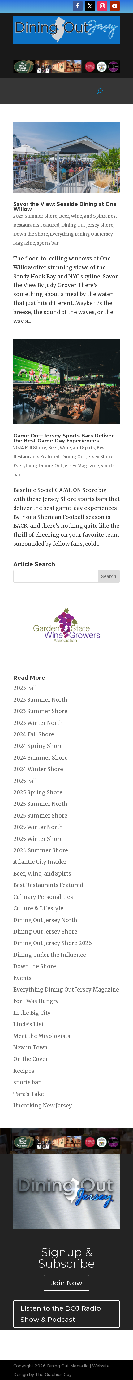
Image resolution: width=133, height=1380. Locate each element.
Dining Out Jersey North (45, 920)
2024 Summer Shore (40, 757)
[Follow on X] (90, 6)
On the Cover (30, 1059)
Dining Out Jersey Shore (87, 225)
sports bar (48, 243)
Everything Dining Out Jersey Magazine (56, 465)
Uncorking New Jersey (42, 1105)
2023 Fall (25, 688)
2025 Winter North (38, 827)
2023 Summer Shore (40, 711)
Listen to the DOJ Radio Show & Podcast (60, 1313)
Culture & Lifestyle (38, 908)
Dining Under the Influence (49, 955)
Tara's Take (28, 1094)
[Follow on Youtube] (115, 6)
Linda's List (28, 1024)
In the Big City (32, 1012)
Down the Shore (30, 234)
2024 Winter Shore (38, 769)
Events (22, 978)
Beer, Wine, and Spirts (82, 216)
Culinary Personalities (43, 897)
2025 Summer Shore (35, 216)
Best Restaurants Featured (48, 885)
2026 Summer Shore (40, 850)
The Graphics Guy (53, 1374)
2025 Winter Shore (38, 839)
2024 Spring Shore (38, 746)
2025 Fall (25, 781)
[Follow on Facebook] (78, 6)
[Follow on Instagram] (102, 6)
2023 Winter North (38, 723)
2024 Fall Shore (29, 447)
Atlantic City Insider (39, 862)
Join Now (66, 1283)
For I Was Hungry (36, 1001)
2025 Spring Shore (37, 792)
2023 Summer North (40, 699)
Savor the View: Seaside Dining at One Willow (65, 206)
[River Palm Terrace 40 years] (66, 71)
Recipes (23, 1070)
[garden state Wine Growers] (66, 661)
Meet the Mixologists (41, 1036)
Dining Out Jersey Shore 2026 (52, 943)
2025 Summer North (40, 804)
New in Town (30, 1047)
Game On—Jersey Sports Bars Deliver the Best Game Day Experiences (63, 438)
